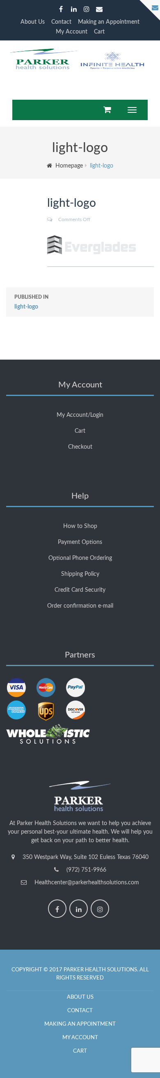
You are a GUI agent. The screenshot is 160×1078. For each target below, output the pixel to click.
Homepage (69, 166)
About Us (33, 22)
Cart (99, 32)
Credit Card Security (80, 590)
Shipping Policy (80, 574)
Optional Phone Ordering (80, 558)
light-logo (31, 302)
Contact (61, 22)
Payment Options (80, 542)
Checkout (80, 447)
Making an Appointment (108, 22)
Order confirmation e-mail (80, 606)
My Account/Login (80, 415)
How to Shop (80, 526)
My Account (71, 32)
